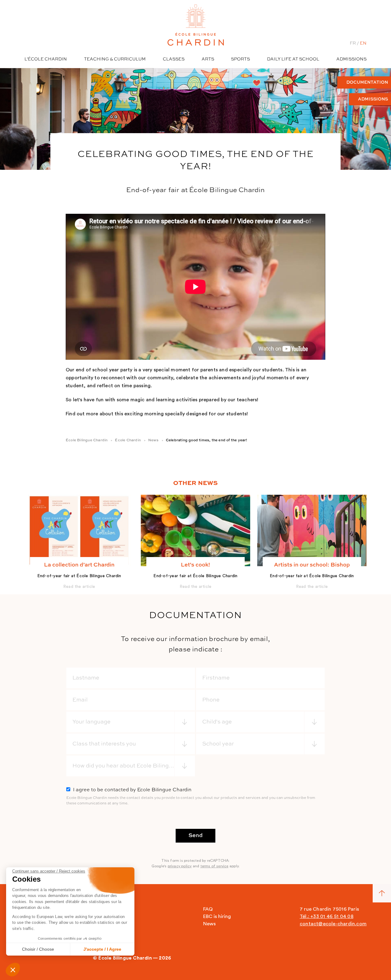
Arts (208, 59)
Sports (240, 59)
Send (195, 835)
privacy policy (180, 866)
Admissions (351, 59)
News (153, 440)
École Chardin (128, 440)
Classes (174, 59)
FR (353, 43)
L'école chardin (45, 59)
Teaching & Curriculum (115, 59)
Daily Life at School (293, 59)
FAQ (208, 909)
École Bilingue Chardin (87, 440)
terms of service (214, 866)
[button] (12, 969)
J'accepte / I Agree (102, 949)
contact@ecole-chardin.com (333, 923)
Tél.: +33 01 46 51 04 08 (326, 916)
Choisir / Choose (38, 949)
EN (363, 43)
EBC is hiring (217, 916)
